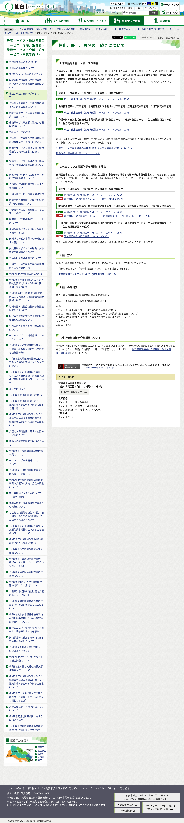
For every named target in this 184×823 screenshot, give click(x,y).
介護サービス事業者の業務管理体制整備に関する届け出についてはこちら (94, 148)
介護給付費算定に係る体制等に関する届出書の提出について (26, 105)
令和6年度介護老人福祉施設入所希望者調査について (26, 649)
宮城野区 (42, 750)
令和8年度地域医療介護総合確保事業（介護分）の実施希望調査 (26, 727)
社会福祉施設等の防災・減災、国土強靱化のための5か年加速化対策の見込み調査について (26, 516)
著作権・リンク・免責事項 (41, 788)
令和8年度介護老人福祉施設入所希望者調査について (26, 668)
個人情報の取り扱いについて (73, 788)
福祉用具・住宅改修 (19, 132)
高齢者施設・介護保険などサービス (82, 29)
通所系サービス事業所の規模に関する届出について (26, 240)
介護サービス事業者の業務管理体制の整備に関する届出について (26, 140)
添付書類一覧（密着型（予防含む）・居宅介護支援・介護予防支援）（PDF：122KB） (109, 215)
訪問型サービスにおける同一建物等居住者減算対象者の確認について (26, 151)
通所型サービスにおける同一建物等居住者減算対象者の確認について (26, 164)
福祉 (59, 29)
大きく (139, 8)
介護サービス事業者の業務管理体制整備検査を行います (26, 265)
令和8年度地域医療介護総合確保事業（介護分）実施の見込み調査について (26, 604)
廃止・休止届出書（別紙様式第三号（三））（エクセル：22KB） (98, 129)
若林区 (41, 753)
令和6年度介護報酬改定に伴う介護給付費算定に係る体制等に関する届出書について (26, 404)
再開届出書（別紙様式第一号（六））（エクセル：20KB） (94, 195)
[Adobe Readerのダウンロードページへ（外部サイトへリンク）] (69, 365)
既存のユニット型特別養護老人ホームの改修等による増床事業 (26, 629)
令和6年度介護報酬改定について (26, 395)
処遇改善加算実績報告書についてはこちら (78, 153)
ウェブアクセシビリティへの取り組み (110, 788)
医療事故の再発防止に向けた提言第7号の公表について (26, 201)
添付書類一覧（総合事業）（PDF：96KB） (86, 236)
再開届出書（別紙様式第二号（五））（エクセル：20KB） (94, 212)
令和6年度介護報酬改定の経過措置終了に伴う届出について (26, 541)
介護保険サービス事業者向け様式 (26, 194)
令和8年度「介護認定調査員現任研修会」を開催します (26, 471)
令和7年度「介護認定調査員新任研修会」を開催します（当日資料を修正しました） (26, 562)
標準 (144, 3)
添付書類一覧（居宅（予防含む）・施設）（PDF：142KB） (95, 198)
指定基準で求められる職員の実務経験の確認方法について (26, 250)
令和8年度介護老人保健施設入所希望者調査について (26, 658)
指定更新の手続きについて (23, 62)
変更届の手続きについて (21, 68)
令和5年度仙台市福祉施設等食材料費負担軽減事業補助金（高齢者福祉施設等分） (26, 348)
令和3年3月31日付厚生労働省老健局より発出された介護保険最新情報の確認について (26, 296)
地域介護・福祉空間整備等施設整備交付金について (26, 308)
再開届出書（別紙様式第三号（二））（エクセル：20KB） (94, 232)
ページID (117, 12)
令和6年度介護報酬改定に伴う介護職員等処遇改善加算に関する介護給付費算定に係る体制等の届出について (26, 419)
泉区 (40, 760)
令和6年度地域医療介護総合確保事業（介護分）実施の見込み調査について (26, 362)
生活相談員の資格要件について (25, 258)
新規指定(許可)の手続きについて (26, 74)
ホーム (18, 29)
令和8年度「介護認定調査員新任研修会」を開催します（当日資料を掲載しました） (26, 696)
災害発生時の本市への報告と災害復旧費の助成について (26, 318)
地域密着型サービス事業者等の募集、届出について (26, 114)
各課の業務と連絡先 (127, 804)
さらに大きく (151, 8)
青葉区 (41, 747)
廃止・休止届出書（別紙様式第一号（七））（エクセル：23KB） (98, 99)
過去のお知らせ (17, 389)
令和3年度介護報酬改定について (26, 273)
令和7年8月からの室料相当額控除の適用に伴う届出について (25, 583)
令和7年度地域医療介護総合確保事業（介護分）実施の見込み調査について (26, 483)
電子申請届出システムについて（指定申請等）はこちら (87, 274)
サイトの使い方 (17, 788)
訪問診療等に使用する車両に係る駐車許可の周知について (26, 639)
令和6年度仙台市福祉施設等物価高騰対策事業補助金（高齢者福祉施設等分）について (26, 529)
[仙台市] (30, 7)
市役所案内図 (128, 810)
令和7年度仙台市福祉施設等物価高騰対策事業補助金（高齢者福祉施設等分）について (26, 618)
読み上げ (119, 3)
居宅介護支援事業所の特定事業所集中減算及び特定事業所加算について (26, 83)
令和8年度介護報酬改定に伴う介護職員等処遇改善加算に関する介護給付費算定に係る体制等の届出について (26, 681)
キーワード (104, 12)
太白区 (41, 757)
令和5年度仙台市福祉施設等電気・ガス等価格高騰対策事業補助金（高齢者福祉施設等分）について (26, 377)
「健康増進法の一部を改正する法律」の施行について (26, 211)
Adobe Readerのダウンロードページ (99, 367)
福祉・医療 (48, 29)
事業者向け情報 (32, 29)
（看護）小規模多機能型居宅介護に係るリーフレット (26, 593)
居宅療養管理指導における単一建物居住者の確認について (26, 176)
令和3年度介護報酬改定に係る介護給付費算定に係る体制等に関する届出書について (26, 283)
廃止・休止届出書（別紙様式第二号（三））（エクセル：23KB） (98, 112)
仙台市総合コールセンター (139, 795)
